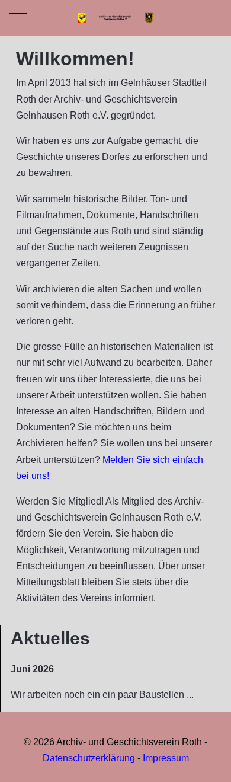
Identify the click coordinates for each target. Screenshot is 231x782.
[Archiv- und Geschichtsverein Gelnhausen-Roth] (115, 17)
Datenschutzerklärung (89, 758)
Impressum (166, 758)
